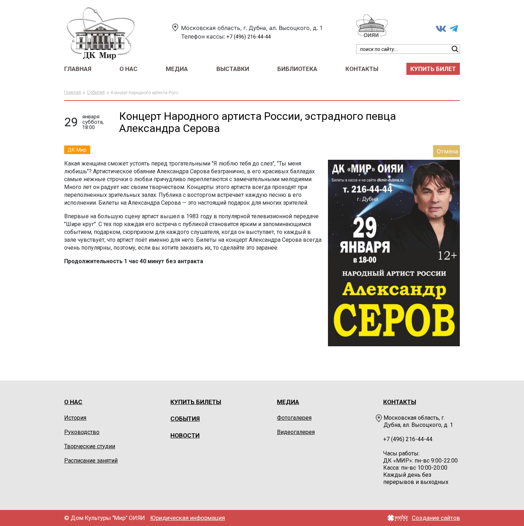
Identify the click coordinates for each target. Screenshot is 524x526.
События (96, 92)
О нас (128, 68)
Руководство (81, 432)
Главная (77, 68)
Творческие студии (89, 446)
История (75, 417)
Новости (185, 435)
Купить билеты (195, 401)
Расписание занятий (91, 460)
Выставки (232, 68)
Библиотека (297, 68)
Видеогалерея (296, 432)
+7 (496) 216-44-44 (248, 37)
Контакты (361, 68)
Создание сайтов (436, 518)
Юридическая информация (187, 518)
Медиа (177, 68)
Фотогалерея (294, 417)
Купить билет (433, 68)
